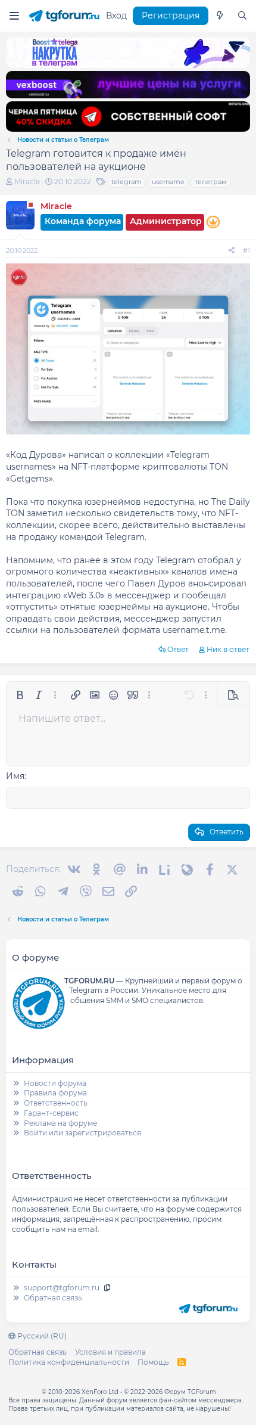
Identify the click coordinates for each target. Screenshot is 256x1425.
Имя (15, 776)
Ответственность (56, 1102)
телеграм (211, 182)
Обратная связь (53, 1297)
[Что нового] (219, 16)
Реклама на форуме (60, 1123)
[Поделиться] (231, 250)
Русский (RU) (41, 1335)
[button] (20, 694)
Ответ (178, 649)
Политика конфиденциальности (68, 1362)
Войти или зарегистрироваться (82, 1132)
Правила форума (55, 1092)
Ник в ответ (228, 649)
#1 (246, 250)
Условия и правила (110, 1352)
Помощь (153, 1362)
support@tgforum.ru (61, 1287)
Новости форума (55, 1083)
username (168, 182)
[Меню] (14, 16)
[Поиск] (242, 16)
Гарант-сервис (51, 1113)
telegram (126, 182)
